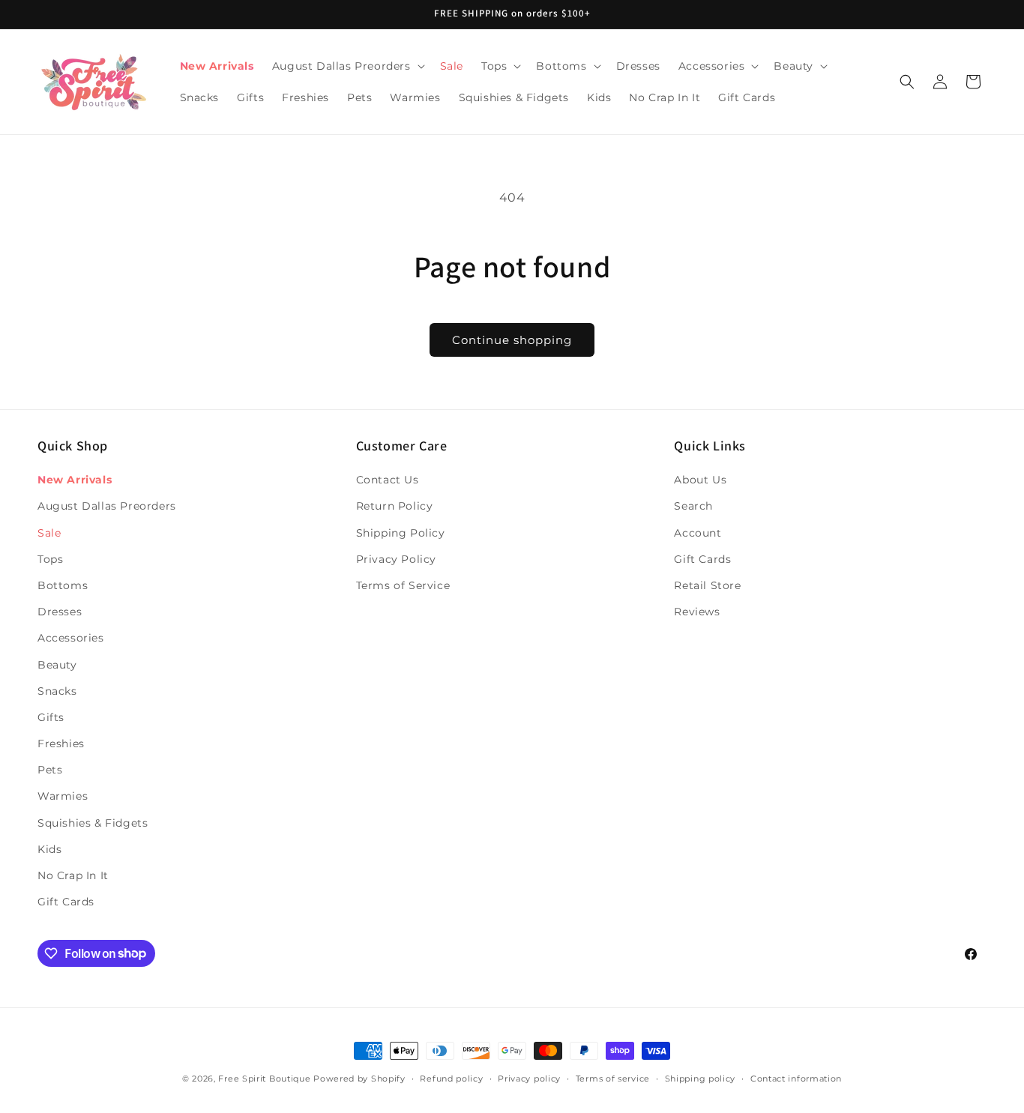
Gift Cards (65, 901)
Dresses (59, 611)
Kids (49, 849)
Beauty (57, 665)
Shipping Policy (400, 533)
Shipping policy (700, 1078)
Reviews (697, 611)
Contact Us (387, 479)
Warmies (62, 796)
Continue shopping (512, 340)
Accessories (70, 638)
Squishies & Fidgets (92, 823)
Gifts (50, 717)
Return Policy (394, 506)
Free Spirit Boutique (265, 1078)
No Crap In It (73, 875)
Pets (49, 769)
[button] (347, 66)
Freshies (61, 743)
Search (693, 506)
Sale (49, 533)
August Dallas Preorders (106, 506)
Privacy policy (529, 1078)
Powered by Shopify (359, 1078)
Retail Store (707, 585)
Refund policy (451, 1078)
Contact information (796, 1078)
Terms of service (613, 1078)
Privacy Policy (396, 559)
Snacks (57, 691)
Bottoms (62, 585)
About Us (700, 479)
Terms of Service (403, 585)
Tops (50, 559)
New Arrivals (74, 479)
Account (697, 533)
